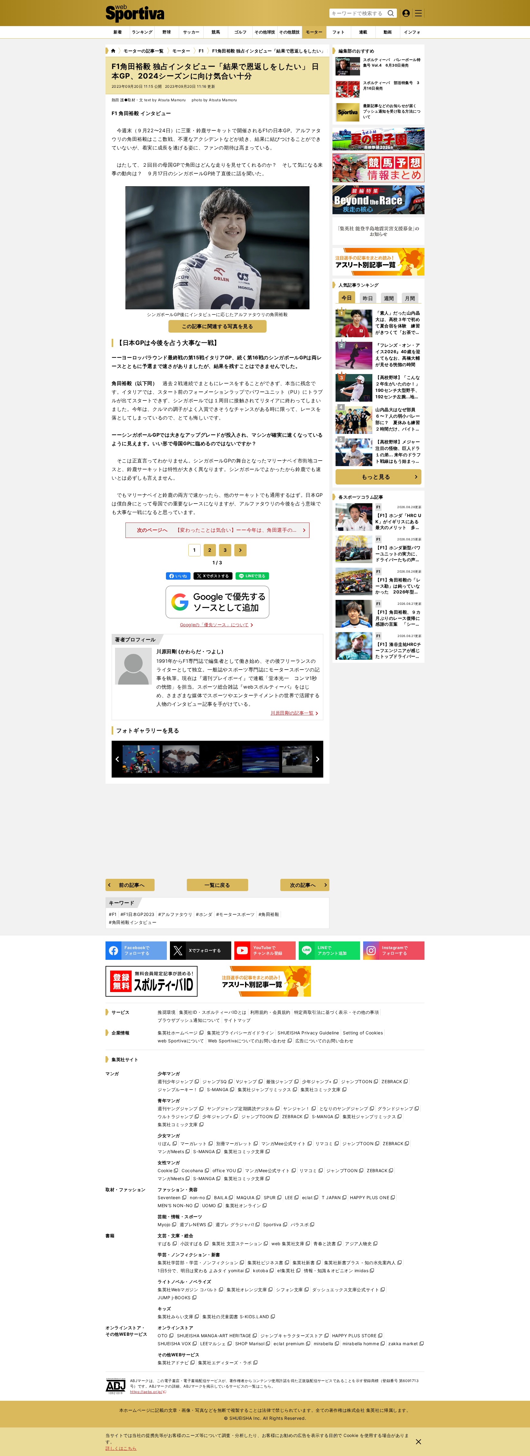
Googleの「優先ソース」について (214, 624)
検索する (390, 13)
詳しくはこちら (121, 1448)
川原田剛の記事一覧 (292, 713)
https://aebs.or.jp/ (148, 1391)
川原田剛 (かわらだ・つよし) (190, 651)
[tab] (167, 32)
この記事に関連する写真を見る (217, 326)
